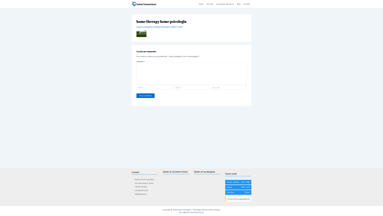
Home (201, 4)
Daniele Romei (198, 212)
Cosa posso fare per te (225, 4)
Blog (238, 4)
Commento (140, 61)
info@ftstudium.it (140, 194)
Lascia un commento (144, 27)
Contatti (247, 4)
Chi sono (209, 4)
